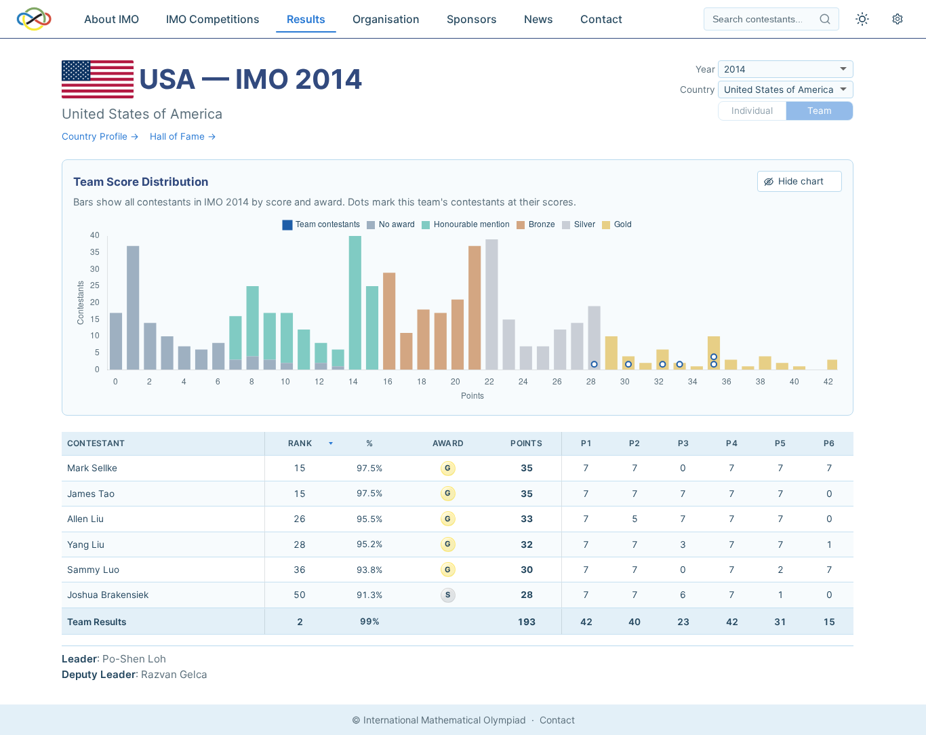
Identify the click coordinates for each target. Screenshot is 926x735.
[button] (299, 444)
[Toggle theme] (862, 19)
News (538, 19)
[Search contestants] (825, 19)
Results (306, 19)
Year (705, 69)
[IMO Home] (34, 19)
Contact (601, 19)
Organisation (386, 19)
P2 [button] (634, 443)
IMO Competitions (213, 19)
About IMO (111, 19)
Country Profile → (100, 136)
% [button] (369, 443)
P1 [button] (586, 443)
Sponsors (472, 19)
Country (697, 89)
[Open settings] (897, 19)
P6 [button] (829, 443)
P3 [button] (683, 443)
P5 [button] (780, 443)
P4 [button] (731, 443)
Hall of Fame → (183, 136)
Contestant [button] (96, 443)
